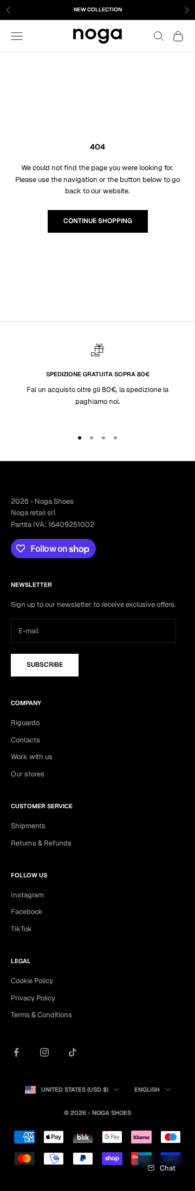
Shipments (28, 825)
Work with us (32, 756)
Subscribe (45, 664)
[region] (97, 380)
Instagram (27, 894)
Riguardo (25, 722)
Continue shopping (97, 220)
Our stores (27, 774)
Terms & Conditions (41, 1014)
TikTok (21, 928)
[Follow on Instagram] (44, 1052)
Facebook (27, 911)
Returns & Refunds (41, 843)
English (147, 1089)
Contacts (25, 740)
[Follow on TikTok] (72, 1052)
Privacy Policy (33, 998)
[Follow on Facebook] (16, 1052)
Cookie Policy (32, 980)
